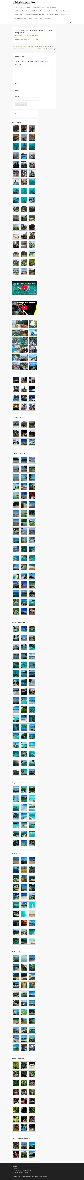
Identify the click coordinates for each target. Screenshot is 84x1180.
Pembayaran (48, 18)
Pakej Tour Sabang (51, 7)
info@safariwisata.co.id (22, 1172)
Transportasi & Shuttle (52, 14)
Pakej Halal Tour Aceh (35, 10)
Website (17, 96)
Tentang (21, 7)
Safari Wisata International (24, 2)
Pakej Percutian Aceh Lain (20, 10)
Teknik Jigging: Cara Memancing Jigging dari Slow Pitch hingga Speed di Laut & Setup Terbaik (45, 48)
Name (17, 83)
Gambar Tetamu (65, 14)
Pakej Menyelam (18, 14)
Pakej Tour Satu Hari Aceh (50, 10)
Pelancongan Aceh (25, 39)
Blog (30, 18)
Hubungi (28, 7)
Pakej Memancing (64, 10)
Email (17, 90)
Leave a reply (34, 39)
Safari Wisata (34, 35)
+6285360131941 (27, 1170)
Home (15, 7)
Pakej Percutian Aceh (38, 7)
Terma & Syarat (38, 18)
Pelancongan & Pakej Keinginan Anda (34, 14)
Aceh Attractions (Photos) (20, 18)
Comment (18, 64)
